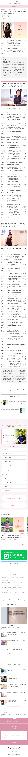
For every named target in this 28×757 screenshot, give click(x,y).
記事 (6, 712)
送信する (14, 742)
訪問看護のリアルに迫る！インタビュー (9, 9)
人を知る (14, 6)
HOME (2, 712)
